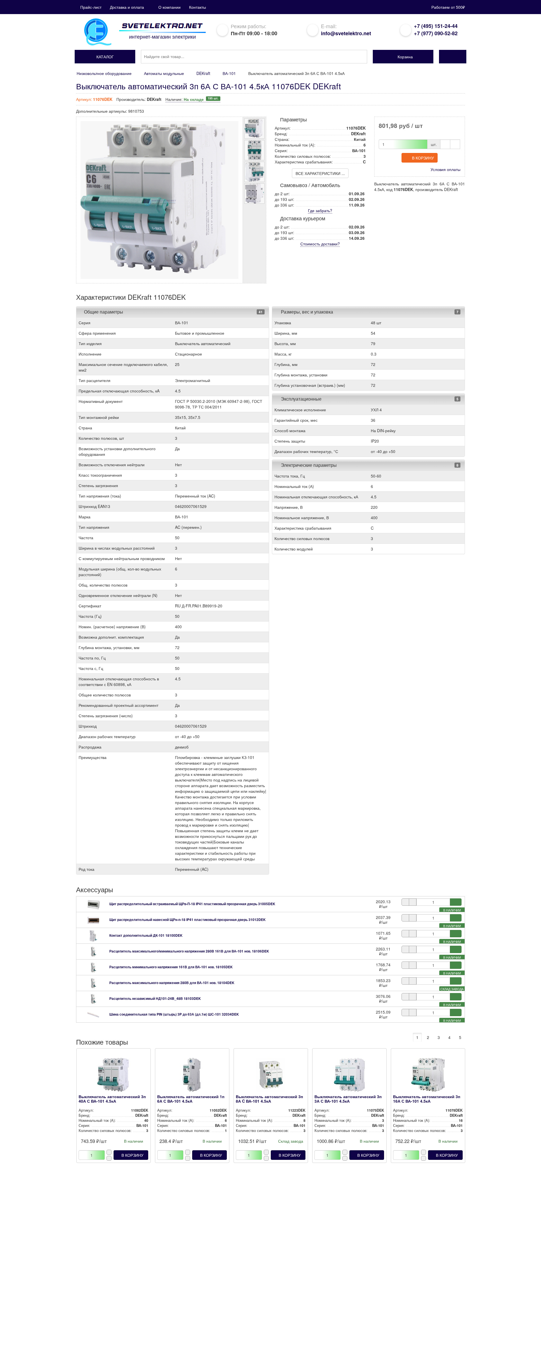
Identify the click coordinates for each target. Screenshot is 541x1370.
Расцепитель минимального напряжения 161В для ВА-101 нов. (171, 966)
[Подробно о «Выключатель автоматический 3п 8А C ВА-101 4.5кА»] (270, 1076)
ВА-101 (229, 73)
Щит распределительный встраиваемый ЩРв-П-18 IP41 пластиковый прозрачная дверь (192, 903)
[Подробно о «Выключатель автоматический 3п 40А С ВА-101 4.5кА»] (113, 1076)
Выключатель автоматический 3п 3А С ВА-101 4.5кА (348, 1098)
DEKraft (203, 73)
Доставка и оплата (127, 7)
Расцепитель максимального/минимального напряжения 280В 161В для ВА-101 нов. (189, 951)
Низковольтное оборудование (104, 73)
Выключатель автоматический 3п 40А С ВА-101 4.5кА (112, 1098)
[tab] (172, 312)
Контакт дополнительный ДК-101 (146, 935)
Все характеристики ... (320, 173)
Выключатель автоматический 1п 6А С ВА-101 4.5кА (190, 1098)
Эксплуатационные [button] (301, 399)
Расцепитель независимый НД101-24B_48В (155, 998)
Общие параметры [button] (103, 311)
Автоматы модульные (164, 73)
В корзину (423, 158)
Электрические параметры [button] (308, 465)
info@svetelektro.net (346, 33)
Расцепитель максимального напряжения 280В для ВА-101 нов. (171, 982)
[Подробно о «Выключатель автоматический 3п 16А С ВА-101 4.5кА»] (428, 1076)
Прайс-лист (90, 7)
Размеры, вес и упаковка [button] (306, 311)
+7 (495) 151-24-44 (436, 26)
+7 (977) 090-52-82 (436, 33)
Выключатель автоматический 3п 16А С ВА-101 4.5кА (426, 1098)
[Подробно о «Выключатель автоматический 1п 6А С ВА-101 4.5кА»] (192, 1076)
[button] (105, 56)
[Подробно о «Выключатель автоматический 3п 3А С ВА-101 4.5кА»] (349, 1076)
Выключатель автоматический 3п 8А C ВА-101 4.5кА (269, 1098)
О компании (169, 7)
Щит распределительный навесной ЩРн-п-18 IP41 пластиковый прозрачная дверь (187, 919)
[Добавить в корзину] (456, 902)
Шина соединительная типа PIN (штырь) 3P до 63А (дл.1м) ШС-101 (174, 1014)
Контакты (197, 7)
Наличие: (191, 99)
